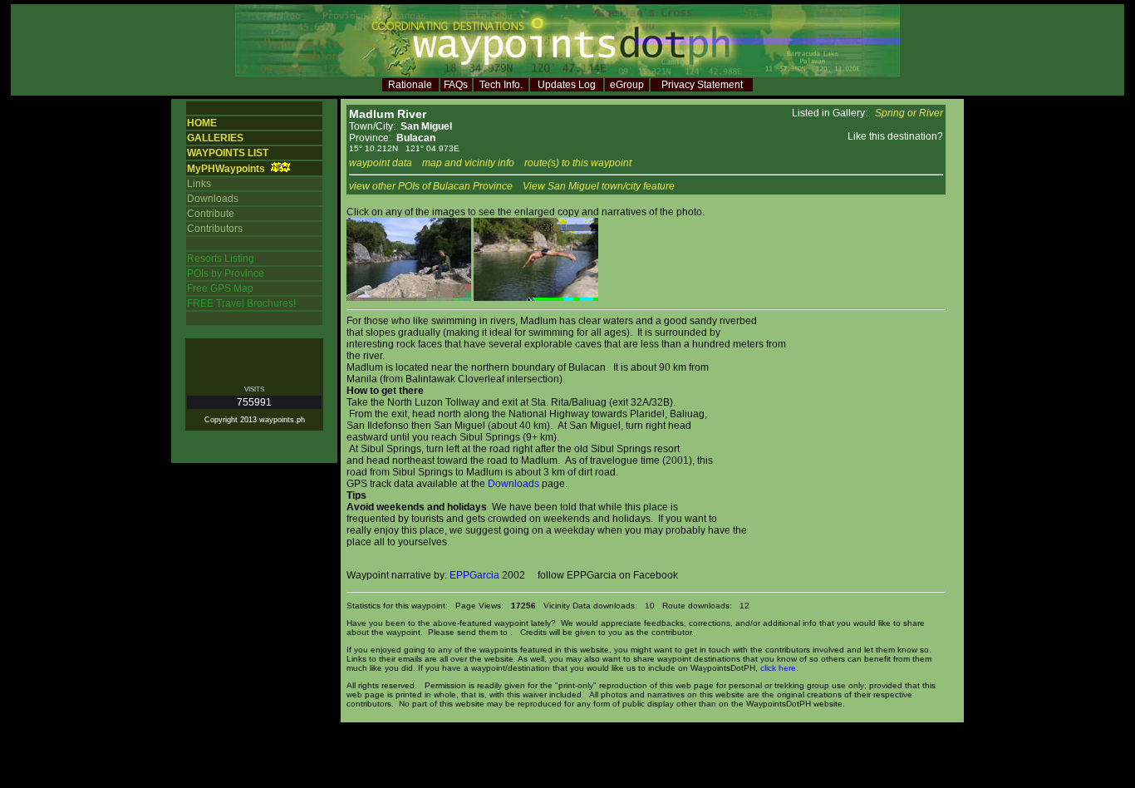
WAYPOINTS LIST (227, 153)
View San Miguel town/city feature (599, 186)
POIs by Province (225, 273)
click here (778, 667)
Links (199, 184)
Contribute (210, 213)
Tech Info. (501, 85)
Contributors (215, 228)
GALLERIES (215, 138)
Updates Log (567, 85)
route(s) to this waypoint (577, 163)
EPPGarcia (474, 575)
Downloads (212, 198)
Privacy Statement (702, 85)
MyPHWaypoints (226, 169)
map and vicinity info (468, 163)
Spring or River (909, 113)
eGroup (627, 85)
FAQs (456, 85)
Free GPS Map (220, 288)
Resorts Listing (220, 258)
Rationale (410, 85)
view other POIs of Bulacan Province (431, 186)
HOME (202, 123)
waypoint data (380, 163)
